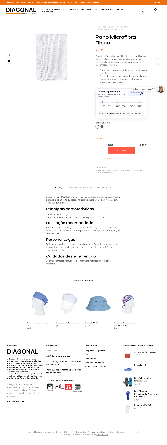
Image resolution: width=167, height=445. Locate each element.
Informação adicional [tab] (81, 188)
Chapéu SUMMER (91, 323)
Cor (102, 123)
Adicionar (121, 150)
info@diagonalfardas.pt (59, 356)
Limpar (97, 132)
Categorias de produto (53, 10)
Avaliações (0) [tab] (104, 188)
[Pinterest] (9, 60)
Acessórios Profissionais (112, 27)
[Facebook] (9, 55)
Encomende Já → (15, 401)
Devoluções (90, 359)
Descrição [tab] (59, 188)
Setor (73, 10)
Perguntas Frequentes (112, 10)
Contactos (47, 12)
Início (97, 27)
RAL (86, 355)
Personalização (89, 10)
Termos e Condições (94, 363)
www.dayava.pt (102, 434)
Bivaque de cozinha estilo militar (67, 323)
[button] (144, 9)
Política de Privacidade (95, 366)
